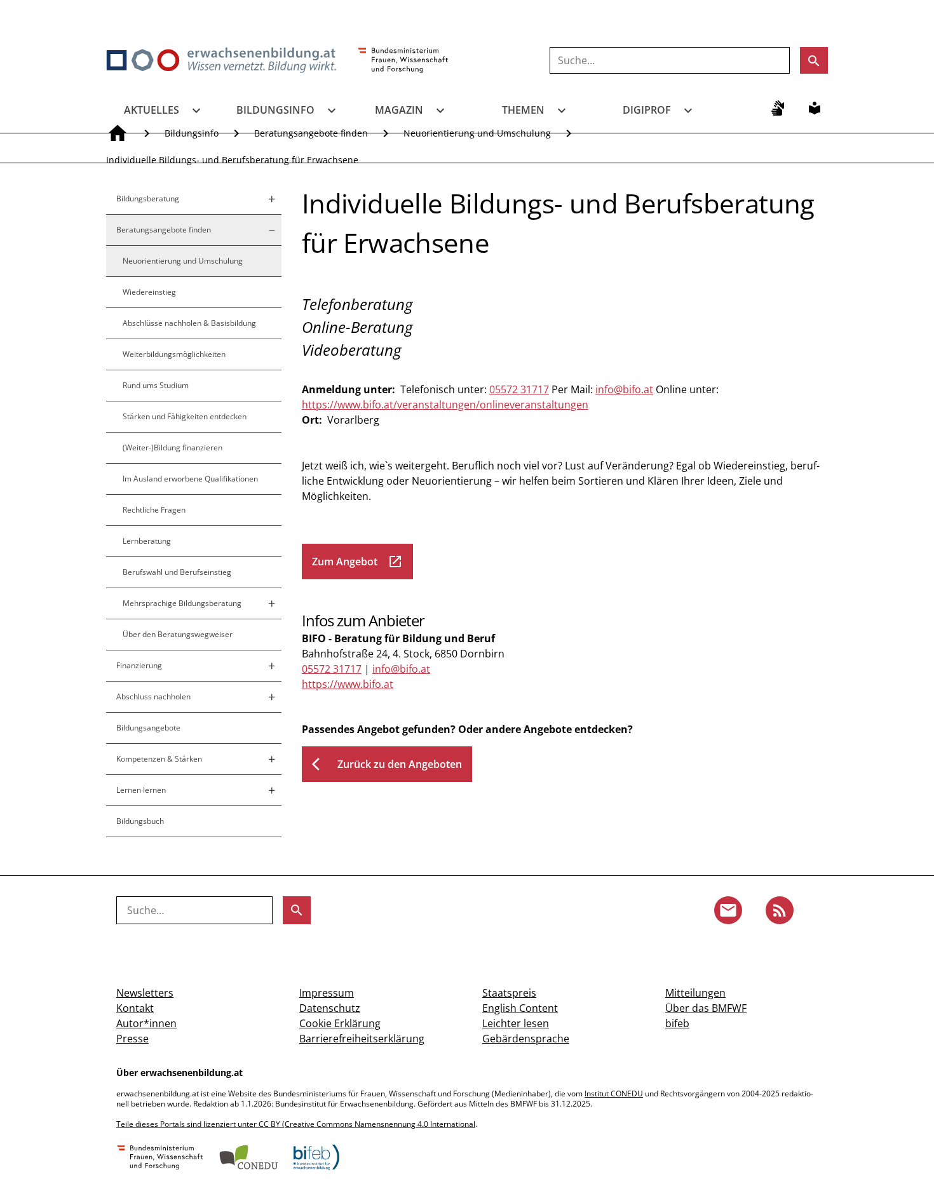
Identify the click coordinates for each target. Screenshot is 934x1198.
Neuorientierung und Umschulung (183, 260)
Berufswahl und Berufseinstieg (177, 572)
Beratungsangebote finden (163, 229)
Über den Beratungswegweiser (178, 634)
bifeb (677, 1023)
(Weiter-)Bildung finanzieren (172, 447)
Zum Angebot (357, 561)
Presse (132, 1039)
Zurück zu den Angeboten (387, 764)
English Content (520, 1008)
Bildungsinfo (275, 110)
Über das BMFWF (706, 1008)
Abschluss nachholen (153, 696)
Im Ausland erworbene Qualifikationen (190, 478)
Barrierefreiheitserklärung (361, 1039)
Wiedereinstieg (149, 291)
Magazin (399, 110)
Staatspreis (509, 993)
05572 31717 (519, 389)
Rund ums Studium (156, 385)
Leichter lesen (515, 1023)
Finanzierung (139, 665)
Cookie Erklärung (340, 1023)
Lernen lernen (141, 789)
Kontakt (135, 1008)
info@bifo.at (624, 389)
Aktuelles (151, 110)
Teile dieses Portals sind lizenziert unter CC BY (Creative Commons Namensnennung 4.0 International (295, 1124)
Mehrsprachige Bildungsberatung (182, 603)
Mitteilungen (695, 993)
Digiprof (647, 110)
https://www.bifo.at (347, 684)
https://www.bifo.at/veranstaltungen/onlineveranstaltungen (445, 405)
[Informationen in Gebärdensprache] (777, 108)
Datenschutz (329, 1008)
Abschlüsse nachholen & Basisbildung (189, 323)
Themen (523, 110)
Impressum (326, 993)
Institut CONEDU (614, 1093)
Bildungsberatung (147, 198)
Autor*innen (146, 1023)
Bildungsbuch (140, 821)
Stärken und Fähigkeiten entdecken (185, 416)
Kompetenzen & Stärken (159, 758)
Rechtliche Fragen (154, 509)
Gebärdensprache (525, 1039)
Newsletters (144, 993)
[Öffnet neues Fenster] (403, 61)
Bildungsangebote (148, 727)
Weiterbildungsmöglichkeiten (174, 354)
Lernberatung (147, 540)
